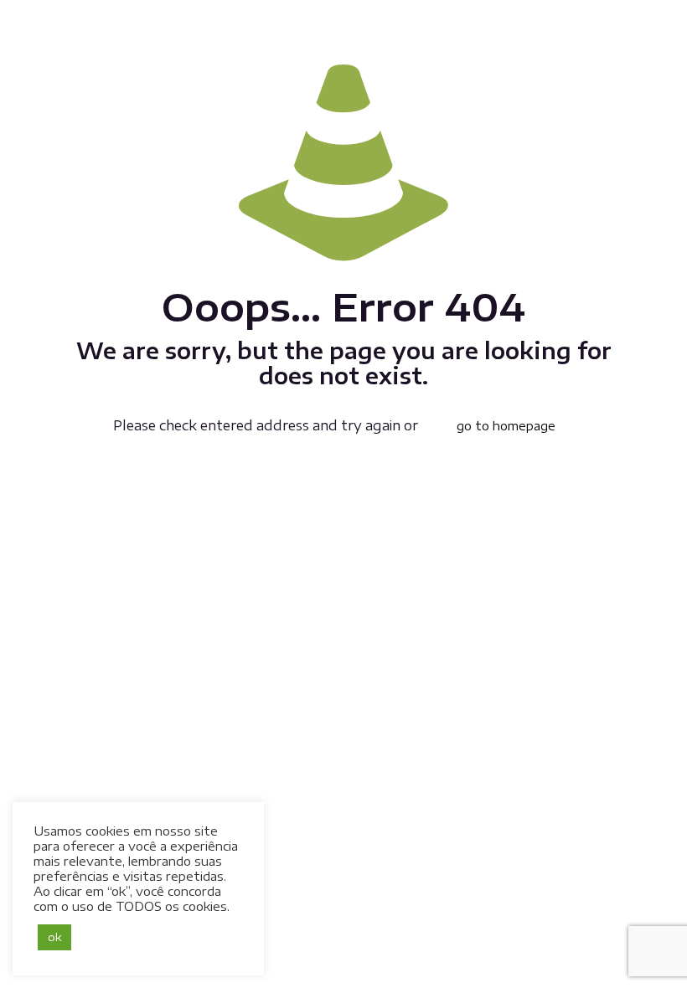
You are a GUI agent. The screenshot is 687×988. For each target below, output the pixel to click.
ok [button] (54, 937)
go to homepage (506, 426)
